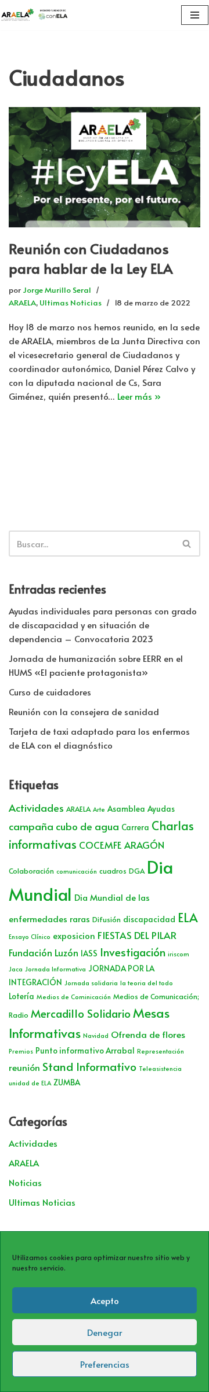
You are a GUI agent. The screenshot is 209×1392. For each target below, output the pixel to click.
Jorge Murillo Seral (57, 289)
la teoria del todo (146, 982)
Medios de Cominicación (74, 996)
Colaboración (31, 870)
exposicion (74, 935)
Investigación (132, 951)
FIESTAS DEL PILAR (137, 935)
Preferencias (104, 1364)
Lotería (21, 995)
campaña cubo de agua (64, 826)
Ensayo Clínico (30, 936)
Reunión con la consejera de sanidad (84, 711)
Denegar (104, 1332)
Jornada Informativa (55, 968)
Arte (99, 809)
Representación (160, 1051)
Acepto (105, 1300)
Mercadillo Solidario (81, 1013)
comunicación (76, 871)
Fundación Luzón (43, 952)
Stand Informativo (89, 1066)
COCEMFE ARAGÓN (121, 845)
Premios (21, 1051)
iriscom (178, 953)
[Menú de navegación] (194, 15)
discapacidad (149, 919)
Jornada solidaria (91, 982)
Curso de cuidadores (50, 692)
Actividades (36, 808)
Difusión (106, 919)
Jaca (16, 968)
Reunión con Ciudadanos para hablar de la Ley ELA (90, 258)
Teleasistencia (160, 1068)
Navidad (96, 1035)
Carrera (135, 827)
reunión (24, 1067)
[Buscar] (187, 544)
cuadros (113, 870)
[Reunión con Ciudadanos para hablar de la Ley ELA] (104, 167)
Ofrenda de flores (148, 1034)
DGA (137, 870)
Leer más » (139, 396)
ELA (188, 917)
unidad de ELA (30, 1082)
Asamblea (126, 808)
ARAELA (22, 302)
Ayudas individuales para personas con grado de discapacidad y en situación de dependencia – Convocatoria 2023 (103, 625)
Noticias (25, 1182)
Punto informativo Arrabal (85, 1050)
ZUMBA (66, 1082)
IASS (89, 953)
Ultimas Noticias (70, 302)
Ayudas (161, 808)
